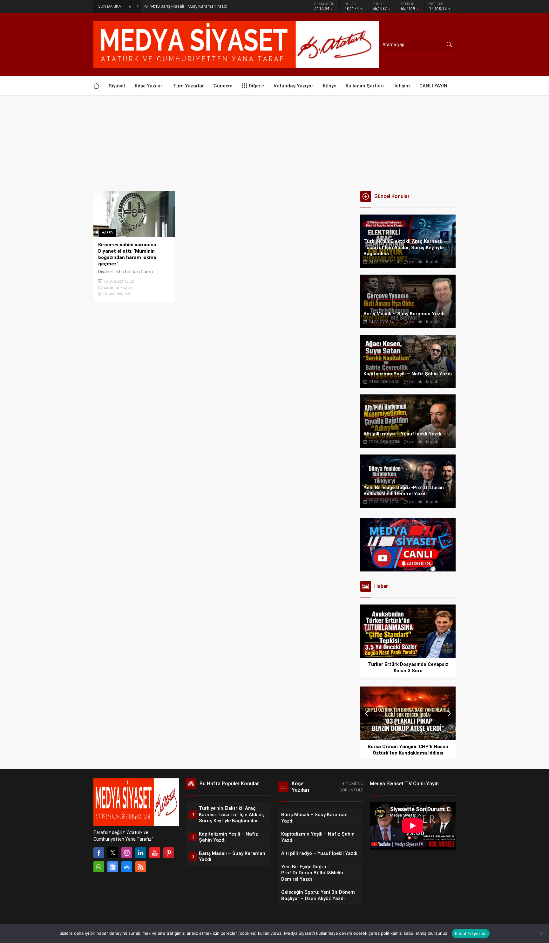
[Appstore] (126, 866)
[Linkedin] (140, 852)
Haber (107, 233)
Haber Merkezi (116, 293)
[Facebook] (98, 852)
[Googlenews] (112, 866)
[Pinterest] (168, 852)
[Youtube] (154, 852)
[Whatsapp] (98, 866)
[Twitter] (112, 852)
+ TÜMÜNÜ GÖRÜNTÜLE (351, 786)
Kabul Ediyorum (471, 933)
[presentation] (366, 631)
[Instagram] (126, 852)
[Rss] (140, 866)
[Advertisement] (274, 143)
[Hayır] (541, 933)
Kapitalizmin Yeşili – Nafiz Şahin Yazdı (190, 6)
